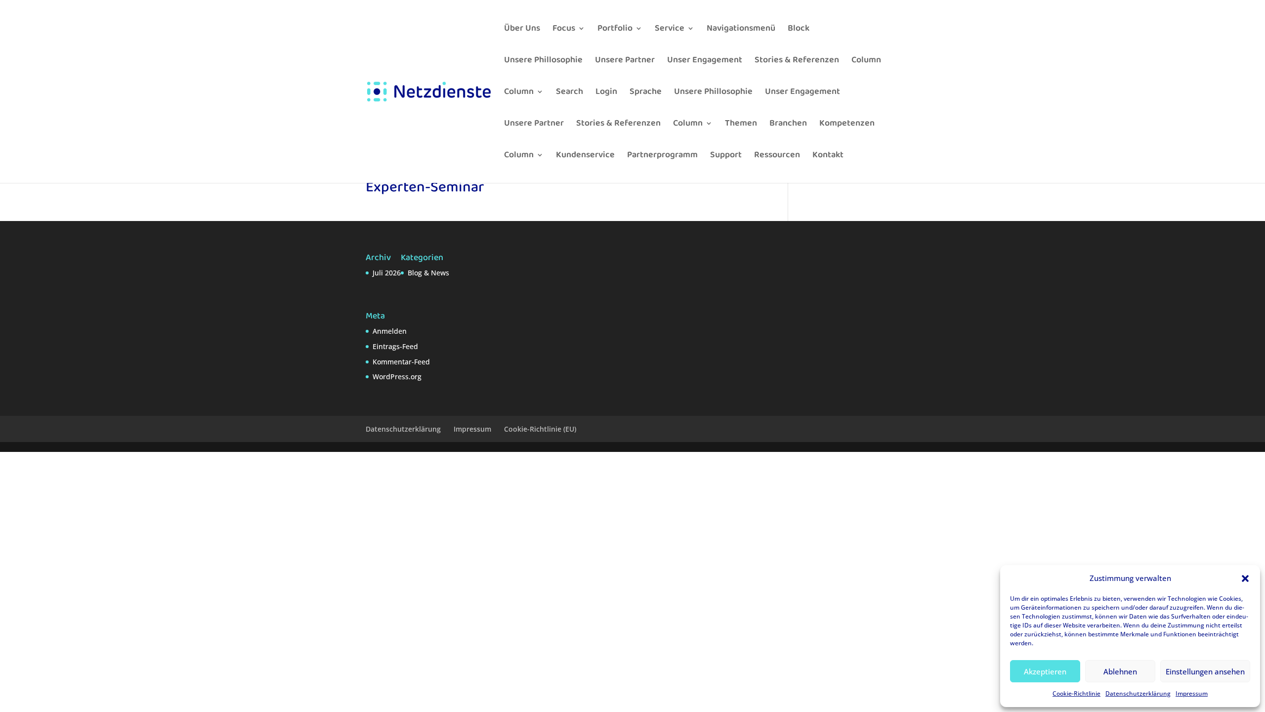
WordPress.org (397, 376)
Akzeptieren (1045, 671)
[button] (1245, 578)
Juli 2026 (387, 272)
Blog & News (428, 272)
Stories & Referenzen (797, 61)
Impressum (1192, 693)
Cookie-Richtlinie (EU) (540, 429)
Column (866, 61)
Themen (741, 125)
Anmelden (390, 331)
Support (726, 156)
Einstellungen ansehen (1205, 671)
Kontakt (827, 156)
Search (569, 93)
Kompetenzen (847, 125)
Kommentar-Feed (401, 361)
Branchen (788, 125)
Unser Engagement (704, 61)
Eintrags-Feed (395, 346)
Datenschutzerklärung (1138, 693)
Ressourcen (777, 156)
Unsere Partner (625, 61)
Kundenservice (585, 156)
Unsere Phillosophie (543, 61)
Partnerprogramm (662, 156)
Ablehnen (1120, 671)
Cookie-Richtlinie (1076, 693)
